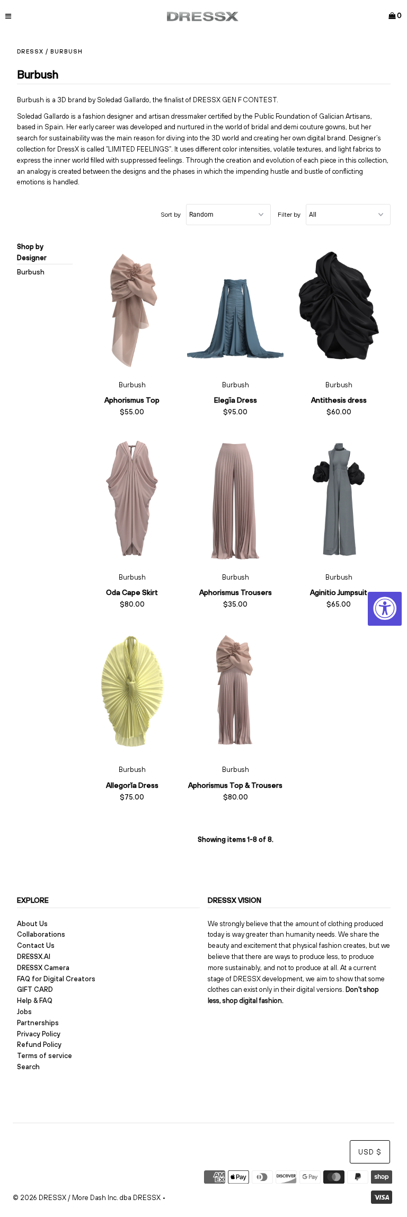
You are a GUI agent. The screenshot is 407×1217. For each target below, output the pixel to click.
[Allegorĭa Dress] (132, 691)
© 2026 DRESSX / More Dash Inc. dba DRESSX (87, 1198)
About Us (32, 924)
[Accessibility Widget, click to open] (385, 609)
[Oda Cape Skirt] (132, 498)
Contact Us (36, 945)
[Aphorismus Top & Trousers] (235, 691)
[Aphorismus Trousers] (235, 498)
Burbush (31, 272)
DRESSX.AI (33, 957)
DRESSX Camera (43, 968)
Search (28, 1067)
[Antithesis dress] (338, 306)
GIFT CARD (35, 989)
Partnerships (38, 1023)
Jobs (24, 1012)
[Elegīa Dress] (235, 306)
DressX (30, 51)
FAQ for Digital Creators (56, 979)
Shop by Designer (32, 252)
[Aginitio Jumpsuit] (338, 498)
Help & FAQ (34, 1001)
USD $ (370, 1152)
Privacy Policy (38, 1034)
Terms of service (44, 1056)
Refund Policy (39, 1045)
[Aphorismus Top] (132, 306)
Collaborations (41, 934)
